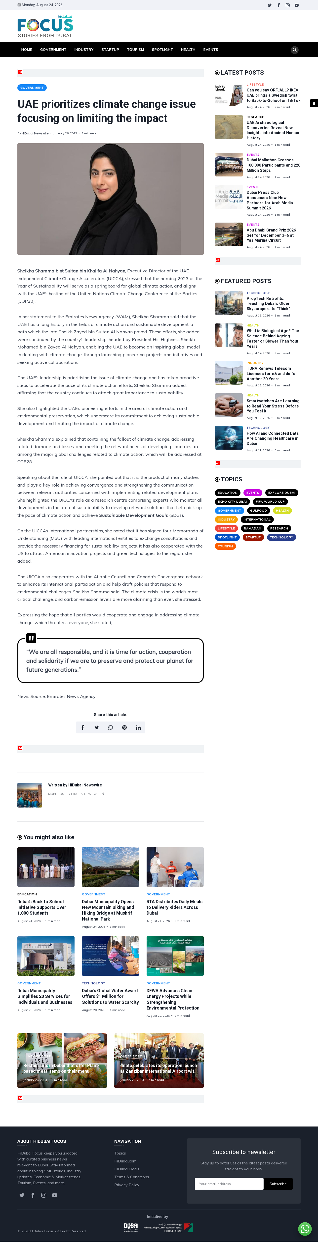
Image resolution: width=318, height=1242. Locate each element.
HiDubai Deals (126, 1168)
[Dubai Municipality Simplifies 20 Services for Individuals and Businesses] (46, 956)
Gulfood (258, 510)
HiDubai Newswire (35, 133)
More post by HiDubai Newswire (75, 794)
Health (188, 49)
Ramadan (252, 528)
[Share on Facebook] (83, 727)
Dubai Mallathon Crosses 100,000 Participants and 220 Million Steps (273, 165)
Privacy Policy (126, 1184)
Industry (84, 49)
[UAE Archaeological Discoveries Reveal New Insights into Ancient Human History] (231, 131)
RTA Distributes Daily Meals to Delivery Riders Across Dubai (174, 907)
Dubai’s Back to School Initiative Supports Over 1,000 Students (41, 907)
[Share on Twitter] (97, 727)
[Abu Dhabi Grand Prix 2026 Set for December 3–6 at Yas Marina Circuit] (231, 236)
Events (210, 49)
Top (292, 1231)
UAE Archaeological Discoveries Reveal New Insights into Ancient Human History (273, 130)
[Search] (295, 50)
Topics (120, 1153)
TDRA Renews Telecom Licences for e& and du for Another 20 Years (272, 373)
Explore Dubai (281, 492)
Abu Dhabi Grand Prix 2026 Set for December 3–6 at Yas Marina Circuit (271, 235)
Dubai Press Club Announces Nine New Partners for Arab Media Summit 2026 (270, 200)
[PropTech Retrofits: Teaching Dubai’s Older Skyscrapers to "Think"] (231, 304)
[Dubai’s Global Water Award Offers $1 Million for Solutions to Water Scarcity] (110, 956)
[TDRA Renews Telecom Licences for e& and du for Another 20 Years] (231, 374)
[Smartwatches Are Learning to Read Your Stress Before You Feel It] (231, 406)
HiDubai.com (125, 1160)
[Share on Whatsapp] (111, 727)
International (257, 519)
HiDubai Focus (42, 1231)
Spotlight (162, 49)
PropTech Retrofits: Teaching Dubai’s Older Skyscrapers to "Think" (268, 303)
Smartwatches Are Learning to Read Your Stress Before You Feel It (273, 406)
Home (26, 49)
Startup (110, 49)
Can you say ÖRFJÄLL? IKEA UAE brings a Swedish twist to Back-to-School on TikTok (274, 95)
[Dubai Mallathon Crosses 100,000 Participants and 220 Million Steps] (231, 166)
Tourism (135, 49)
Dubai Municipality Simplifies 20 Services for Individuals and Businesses (44, 996)
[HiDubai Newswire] (29, 806)
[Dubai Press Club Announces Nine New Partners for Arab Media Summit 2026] (231, 201)
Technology (93, 983)
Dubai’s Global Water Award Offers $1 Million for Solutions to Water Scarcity (110, 996)
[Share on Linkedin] (138, 727)
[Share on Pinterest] (124, 727)
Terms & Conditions (131, 1176)
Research (256, 117)
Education (27, 894)
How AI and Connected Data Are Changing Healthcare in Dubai (273, 438)
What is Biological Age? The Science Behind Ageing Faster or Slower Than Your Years (273, 338)
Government (53, 49)
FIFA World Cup (270, 501)
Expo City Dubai (232, 501)
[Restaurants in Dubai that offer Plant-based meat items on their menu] (62, 1060)
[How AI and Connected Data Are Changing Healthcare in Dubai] (231, 439)
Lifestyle (255, 84)
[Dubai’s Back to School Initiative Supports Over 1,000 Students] (46, 867)
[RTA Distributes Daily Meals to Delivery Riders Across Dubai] (175, 867)
